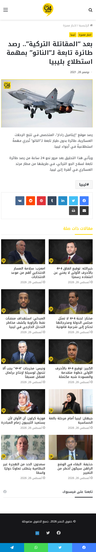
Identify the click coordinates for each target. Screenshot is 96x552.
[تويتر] (73, 200)
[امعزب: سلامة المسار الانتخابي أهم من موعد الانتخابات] (23, 251)
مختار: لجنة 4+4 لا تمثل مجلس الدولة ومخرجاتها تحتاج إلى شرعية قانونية (74, 322)
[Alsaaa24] (48, 10)
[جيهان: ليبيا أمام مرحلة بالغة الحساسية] (71, 401)
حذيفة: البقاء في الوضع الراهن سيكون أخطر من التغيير (75, 468)
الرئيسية (84, 25)
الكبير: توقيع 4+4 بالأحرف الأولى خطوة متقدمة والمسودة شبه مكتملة (74, 372)
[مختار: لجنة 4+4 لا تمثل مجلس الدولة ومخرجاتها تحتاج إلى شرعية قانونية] (71, 301)
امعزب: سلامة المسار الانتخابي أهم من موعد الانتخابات (28, 272)
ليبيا (73, 34)
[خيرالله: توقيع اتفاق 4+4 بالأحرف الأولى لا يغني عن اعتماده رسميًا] (71, 251)
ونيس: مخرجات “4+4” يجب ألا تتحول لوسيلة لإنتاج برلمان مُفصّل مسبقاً (23, 372)
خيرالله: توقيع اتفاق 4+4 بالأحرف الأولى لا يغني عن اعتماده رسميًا (73, 272)
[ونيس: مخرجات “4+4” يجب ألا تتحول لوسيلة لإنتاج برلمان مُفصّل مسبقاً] (23, 351)
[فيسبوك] (84, 200)
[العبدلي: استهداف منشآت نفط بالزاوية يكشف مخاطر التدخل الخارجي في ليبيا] (23, 301)
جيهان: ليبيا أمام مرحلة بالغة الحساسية (71, 420)
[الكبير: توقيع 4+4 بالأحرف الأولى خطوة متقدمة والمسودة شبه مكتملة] (71, 351)
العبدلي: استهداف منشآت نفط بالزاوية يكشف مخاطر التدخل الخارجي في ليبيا (25, 322)
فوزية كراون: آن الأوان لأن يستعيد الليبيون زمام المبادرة (23, 420)
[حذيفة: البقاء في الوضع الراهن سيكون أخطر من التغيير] (71, 447)
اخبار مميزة (69, 25)
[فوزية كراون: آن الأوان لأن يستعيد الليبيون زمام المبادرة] (23, 401)
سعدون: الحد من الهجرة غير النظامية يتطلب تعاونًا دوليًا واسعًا (24, 468)
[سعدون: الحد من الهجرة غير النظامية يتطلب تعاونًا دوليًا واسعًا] (23, 447)
